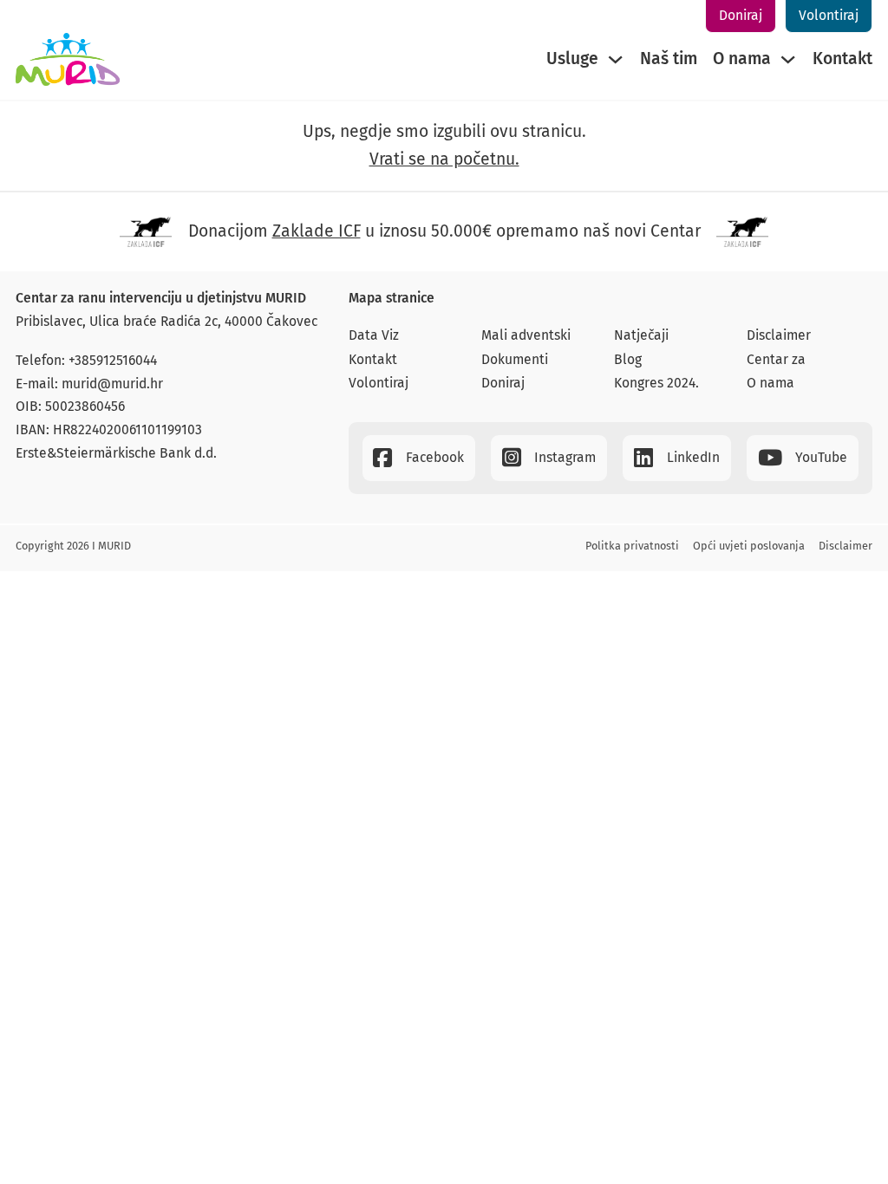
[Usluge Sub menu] (615, 59)
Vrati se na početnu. (444, 159)
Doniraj (740, 15)
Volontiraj (829, 15)
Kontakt (842, 58)
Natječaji (641, 335)
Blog (628, 359)
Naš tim (668, 58)
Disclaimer (779, 335)
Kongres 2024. (656, 382)
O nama (742, 58)
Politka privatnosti (632, 545)
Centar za (776, 359)
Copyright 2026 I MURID (73, 545)
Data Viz (374, 335)
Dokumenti (514, 359)
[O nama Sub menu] (788, 59)
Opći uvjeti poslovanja (749, 545)
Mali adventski (526, 335)
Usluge (572, 58)
